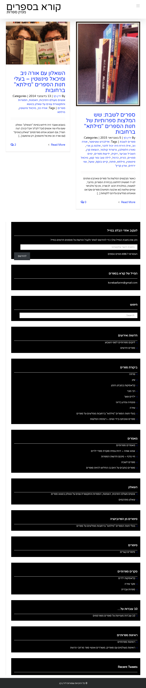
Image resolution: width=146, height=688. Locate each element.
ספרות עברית (128, 589)
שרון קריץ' (121, 165)
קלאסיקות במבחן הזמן (123, 385)
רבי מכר (131, 391)
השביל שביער (127, 153)
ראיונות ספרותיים (126, 642)
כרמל (115, 157)
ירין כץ (127, 137)
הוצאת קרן (92, 149)
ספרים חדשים (127, 348)
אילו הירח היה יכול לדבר (116, 145)
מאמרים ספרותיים (125, 445)
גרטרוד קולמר (108, 149)
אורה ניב (42, 108)
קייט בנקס (102, 161)
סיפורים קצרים (127, 552)
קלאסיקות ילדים (126, 578)
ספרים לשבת (127, 141)
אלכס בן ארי (93, 145)
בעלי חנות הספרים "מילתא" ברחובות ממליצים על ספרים (105, 413)
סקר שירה (130, 584)
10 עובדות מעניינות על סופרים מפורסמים (114, 615)
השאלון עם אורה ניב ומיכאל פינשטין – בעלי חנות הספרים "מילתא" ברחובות (39, 82)
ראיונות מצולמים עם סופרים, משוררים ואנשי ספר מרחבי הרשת (102, 647)
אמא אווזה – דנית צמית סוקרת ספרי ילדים (113, 451)
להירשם (22, 256)
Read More (127, 202)
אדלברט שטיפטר (99, 141)
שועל (91, 161)
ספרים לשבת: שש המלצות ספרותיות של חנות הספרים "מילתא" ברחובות (109, 123)
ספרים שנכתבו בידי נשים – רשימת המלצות (112, 419)
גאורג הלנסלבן (126, 149)
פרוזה (132, 374)
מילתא (121, 161)
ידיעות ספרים (102, 153)
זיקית (114, 153)
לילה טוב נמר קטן (100, 157)
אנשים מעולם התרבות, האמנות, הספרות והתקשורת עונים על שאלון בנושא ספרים (41, 104)
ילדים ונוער (129, 396)
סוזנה (112, 161)
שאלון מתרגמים (127, 499)
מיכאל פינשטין (27, 108)
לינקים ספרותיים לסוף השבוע (120, 342)
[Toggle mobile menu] (138, 6)
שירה (132, 407)
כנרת (123, 157)
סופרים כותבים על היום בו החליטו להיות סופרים (110, 467)
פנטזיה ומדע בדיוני (125, 402)
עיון (133, 379)
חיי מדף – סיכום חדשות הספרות (118, 456)
